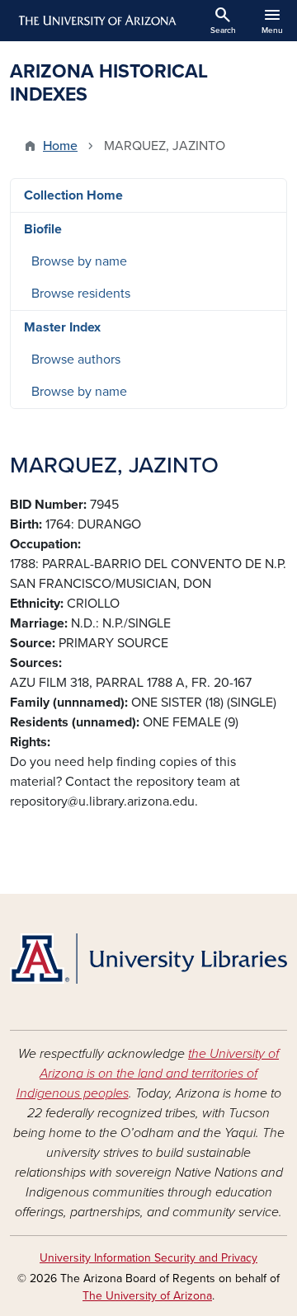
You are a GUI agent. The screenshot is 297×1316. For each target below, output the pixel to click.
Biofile (43, 229)
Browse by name (79, 261)
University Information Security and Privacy (148, 1258)
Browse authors (75, 359)
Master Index (62, 327)
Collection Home (73, 195)
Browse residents (80, 293)
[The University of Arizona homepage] (96, 20)
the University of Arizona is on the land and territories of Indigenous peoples (148, 1074)
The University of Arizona (147, 1296)
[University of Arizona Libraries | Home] (148, 958)
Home (60, 146)
